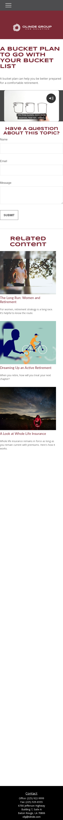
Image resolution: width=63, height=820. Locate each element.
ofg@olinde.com (32, 816)
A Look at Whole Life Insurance (23, 434)
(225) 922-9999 (35, 798)
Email (3, 161)
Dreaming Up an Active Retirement (25, 368)
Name (4, 139)
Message (5, 183)
